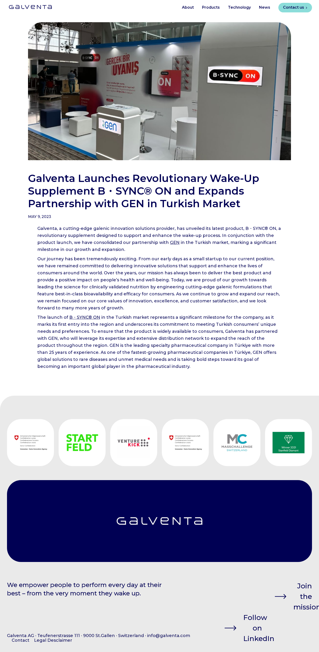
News (264, 7)
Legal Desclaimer (53, 640)
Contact (20, 640)
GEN (175, 242)
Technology (239, 7)
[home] (27, 5)
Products (211, 7)
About (188, 7)
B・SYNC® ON (84, 317)
